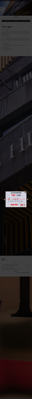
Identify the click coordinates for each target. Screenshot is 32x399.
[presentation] (4, 199)
